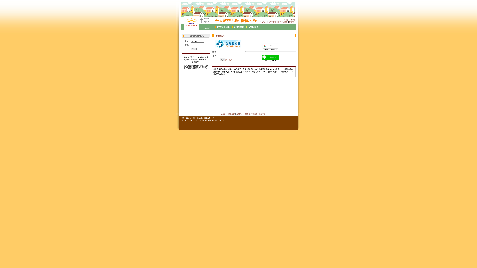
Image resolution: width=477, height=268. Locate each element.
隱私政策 (231, 114)
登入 (194, 49)
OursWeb (263, 22)
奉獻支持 (292, 22)
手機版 (293, 20)
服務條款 (239, 114)
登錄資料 (224, 114)
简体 (288, 20)
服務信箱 (262, 114)
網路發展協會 (283, 22)
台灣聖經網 (272, 22)
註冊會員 (228, 60)
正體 (283, 20)
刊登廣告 (247, 114)
